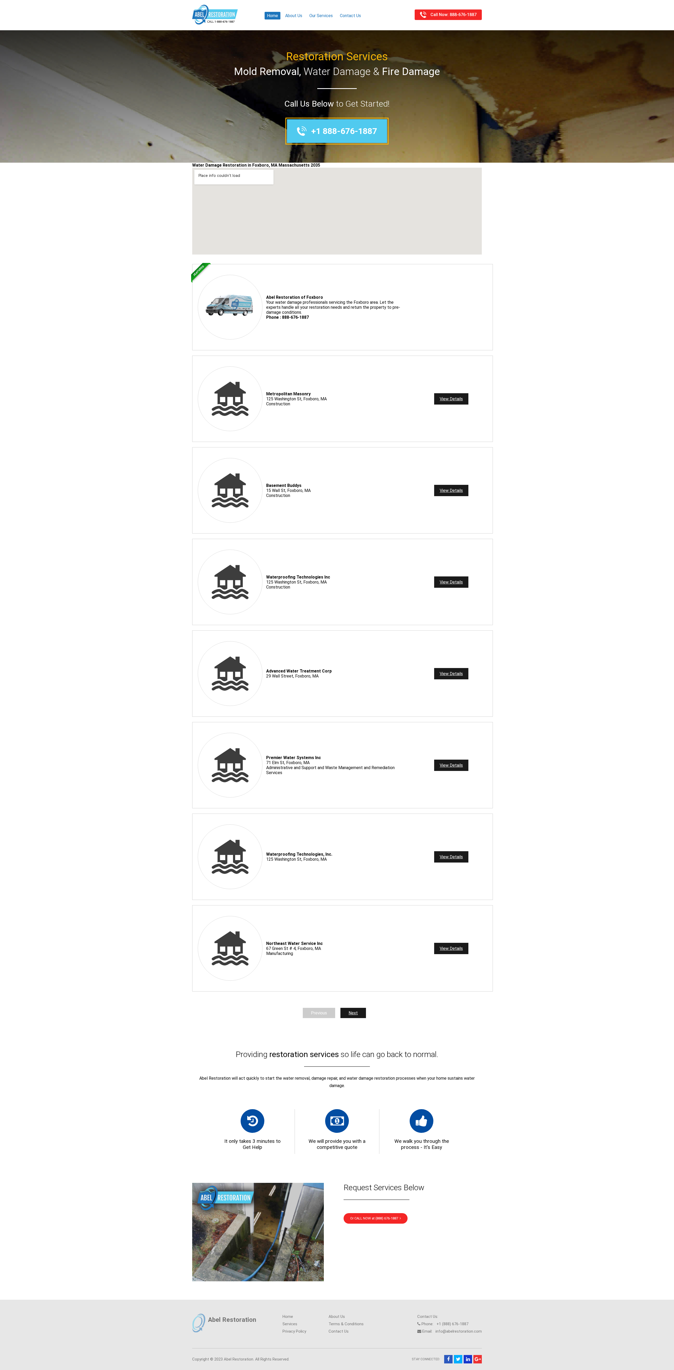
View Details (451, 398)
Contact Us (350, 15)
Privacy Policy (294, 1331)
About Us (293, 15)
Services (290, 1324)
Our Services (321, 15)
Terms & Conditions (346, 1324)
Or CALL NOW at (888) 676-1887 (375, 1218)
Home (272, 15)
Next (353, 1012)
